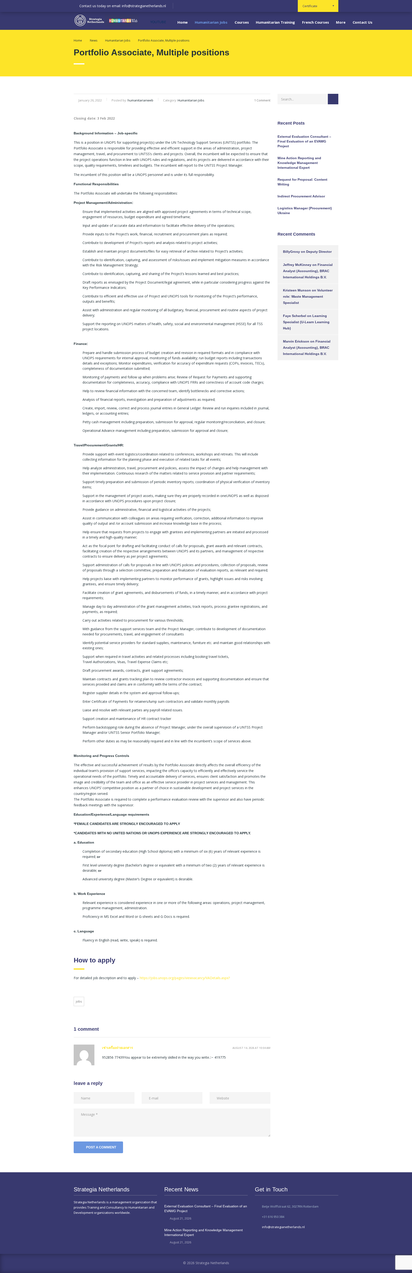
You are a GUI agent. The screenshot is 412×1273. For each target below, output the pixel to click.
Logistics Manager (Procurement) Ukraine (305, 210)
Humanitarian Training (275, 22)
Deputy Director (319, 252)
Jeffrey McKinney (297, 265)
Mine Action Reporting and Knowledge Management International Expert (299, 162)
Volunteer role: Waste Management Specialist (308, 296)
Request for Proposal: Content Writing (302, 182)
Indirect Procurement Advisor (301, 196)
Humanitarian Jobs (211, 22)
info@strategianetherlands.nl (283, 1227)
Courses (242, 22)
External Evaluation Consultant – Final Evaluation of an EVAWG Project (304, 141)
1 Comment (262, 100)
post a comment (101, 1147)
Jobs (79, 1001)
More (340, 22)
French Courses (315, 22)
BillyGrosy (291, 252)
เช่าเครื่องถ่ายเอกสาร (117, 1048)
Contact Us (362, 22)
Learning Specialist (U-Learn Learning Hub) (306, 322)
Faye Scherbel (294, 316)
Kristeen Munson (297, 290)
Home (182, 22)
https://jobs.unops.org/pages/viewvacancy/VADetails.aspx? (185, 978)
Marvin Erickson (296, 341)
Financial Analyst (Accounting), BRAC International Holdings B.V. (308, 271)
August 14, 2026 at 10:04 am (251, 1048)
